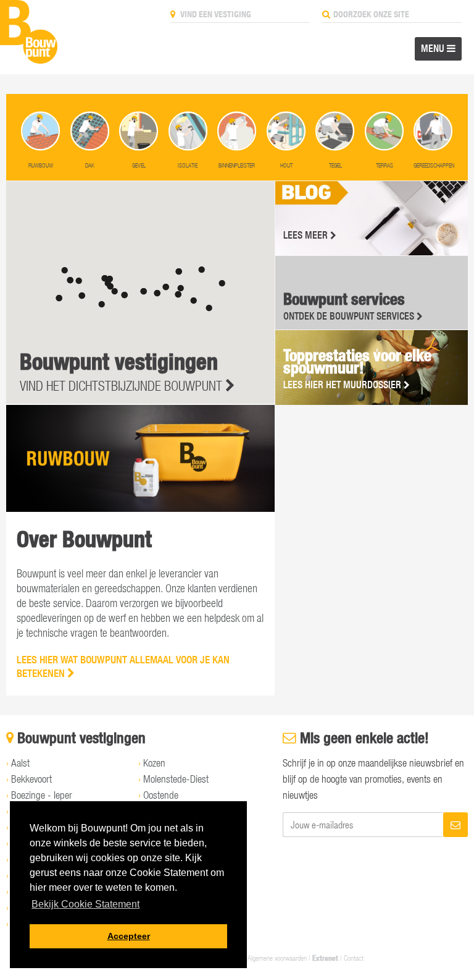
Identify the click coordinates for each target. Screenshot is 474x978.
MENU (434, 48)
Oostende (160, 795)
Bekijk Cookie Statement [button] (85, 904)
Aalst (20, 763)
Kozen (154, 763)
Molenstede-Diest (176, 779)
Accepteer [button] (128, 936)
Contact (354, 958)
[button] (124, 295)
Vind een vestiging (214, 14)
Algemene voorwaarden (277, 958)
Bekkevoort (31, 779)
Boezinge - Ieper (41, 795)
